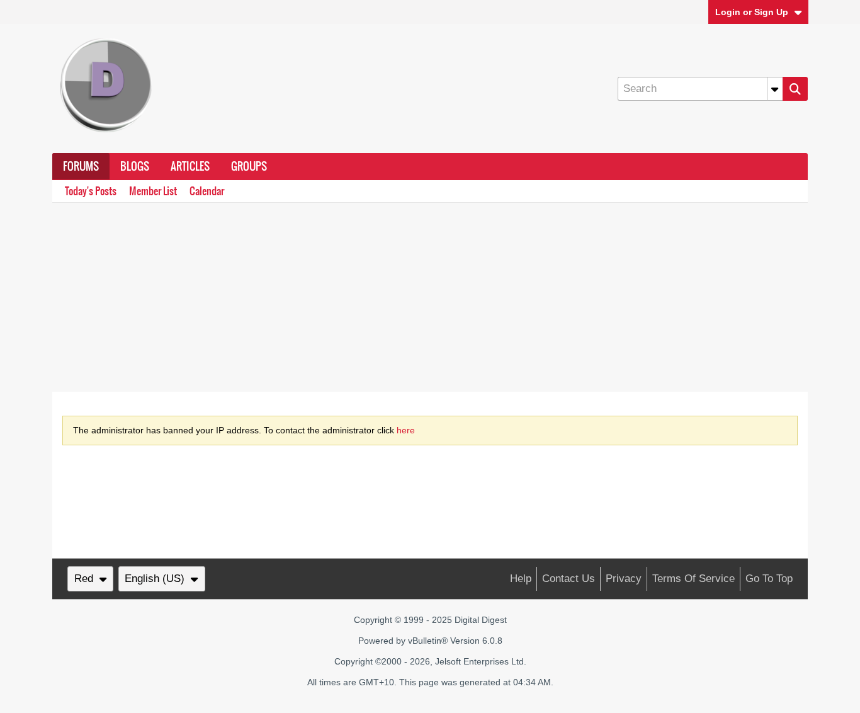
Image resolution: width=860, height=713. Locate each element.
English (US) (154, 579)
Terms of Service (693, 579)
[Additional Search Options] (775, 89)
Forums (81, 166)
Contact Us (568, 579)
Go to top (769, 579)
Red (83, 579)
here (406, 430)
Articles (190, 166)
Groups (249, 166)
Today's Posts (90, 191)
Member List (153, 191)
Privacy (624, 579)
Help (520, 579)
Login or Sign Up (751, 12)
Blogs (134, 166)
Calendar (207, 191)
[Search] (795, 89)
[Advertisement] (430, 297)
